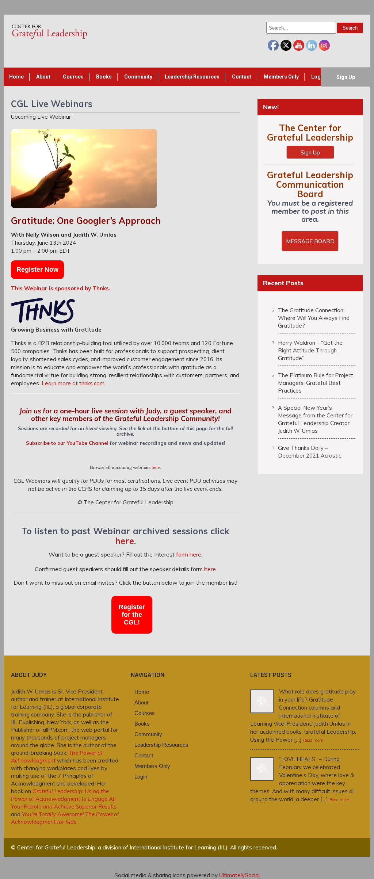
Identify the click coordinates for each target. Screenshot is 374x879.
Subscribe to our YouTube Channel (67, 443)
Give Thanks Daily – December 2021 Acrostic (309, 451)
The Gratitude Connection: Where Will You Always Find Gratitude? (314, 318)
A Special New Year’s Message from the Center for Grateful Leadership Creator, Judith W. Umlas (315, 419)
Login (318, 77)
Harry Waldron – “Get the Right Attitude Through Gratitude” (310, 350)
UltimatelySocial (239, 875)
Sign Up (345, 77)
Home (16, 77)
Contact (241, 77)
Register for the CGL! (132, 614)
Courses (73, 77)
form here (188, 554)
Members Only (281, 77)
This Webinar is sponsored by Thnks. (60, 288)
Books (104, 77)
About (43, 77)
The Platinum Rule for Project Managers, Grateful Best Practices (315, 383)
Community (138, 77)
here (156, 467)
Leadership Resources (192, 77)
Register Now (37, 269)
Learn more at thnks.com (73, 383)
